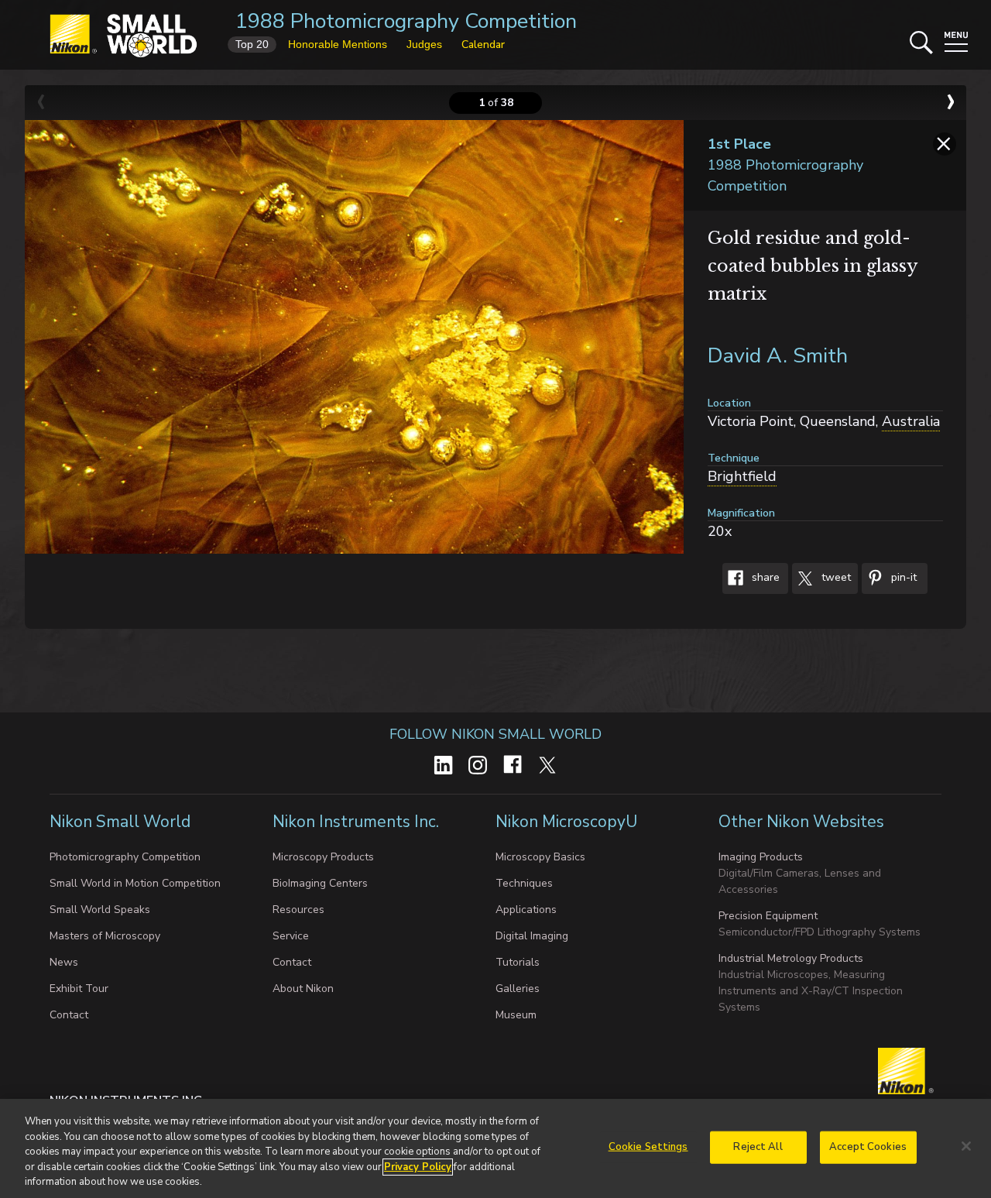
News (64, 962)
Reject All (757, 1147)
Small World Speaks (100, 909)
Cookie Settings (648, 1147)
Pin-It (902, 578)
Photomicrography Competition (125, 857)
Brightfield (742, 476)
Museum (516, 1014)
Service (291, 936)
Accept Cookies (868, 1147)
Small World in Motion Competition (135, 883)
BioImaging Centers (320, 883)
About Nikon (303, 988)
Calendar (483, 44)
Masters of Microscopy (105, 936)
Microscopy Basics (540, 857)
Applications (526, 909)
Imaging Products (760, 857)
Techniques (524, 883)
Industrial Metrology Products (790, 958)
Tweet (834, 578)
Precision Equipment (768, 915)
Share (764, 578)
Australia (911, 421)
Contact (69, 1014)
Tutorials (518, 962)
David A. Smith (778, 356)
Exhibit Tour (79, 988)
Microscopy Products (323, 857)
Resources (298, 909)
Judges (424, 44)
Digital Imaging (532, 936)
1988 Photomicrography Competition (406, 21)
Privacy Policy (417, 1167)
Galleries (518, 988)
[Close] (966, 1146)
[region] (495, 1148)
